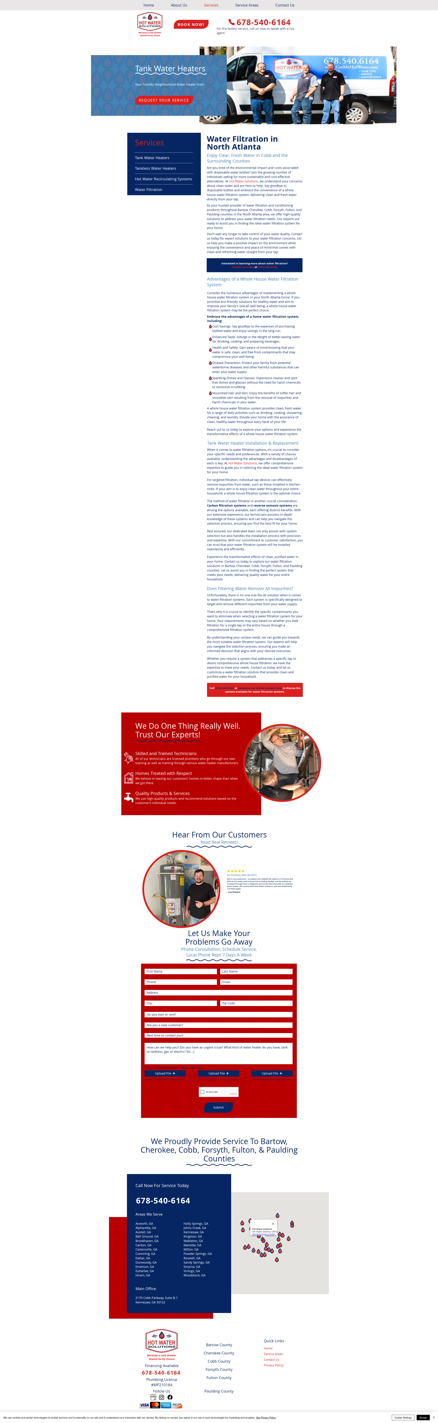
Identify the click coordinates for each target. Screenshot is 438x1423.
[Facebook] (170, 1397)
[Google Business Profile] (153, 1397)
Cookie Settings (403, 1417)
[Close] (434, 1417)
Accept (423, 1417)
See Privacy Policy (266, 1417)
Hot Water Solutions (243, 181)
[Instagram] (161, 1397)
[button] (165, 1073)
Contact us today (243, 267)
